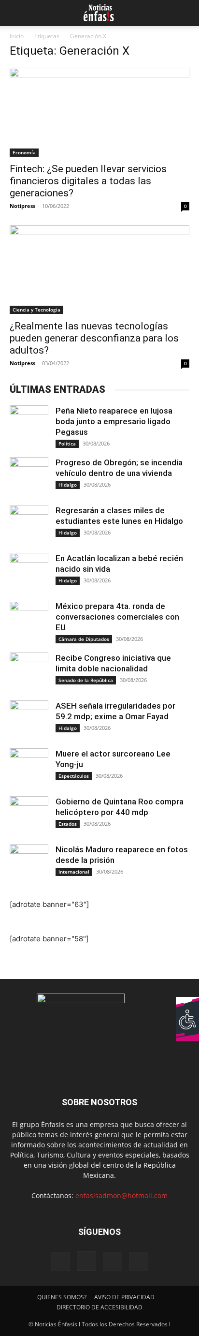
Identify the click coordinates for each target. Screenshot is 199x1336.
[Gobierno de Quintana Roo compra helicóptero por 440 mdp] (29, 815)
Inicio (17, 36)
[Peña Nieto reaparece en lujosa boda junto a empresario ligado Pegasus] (29, 424)
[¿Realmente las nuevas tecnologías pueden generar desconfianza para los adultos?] (99, 269)
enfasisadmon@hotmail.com (121, 1195)
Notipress (22, 205)
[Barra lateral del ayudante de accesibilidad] (187, 1008)
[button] (15, 13)
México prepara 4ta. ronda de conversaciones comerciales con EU (117, 616)
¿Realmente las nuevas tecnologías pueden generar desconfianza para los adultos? (94, 338)
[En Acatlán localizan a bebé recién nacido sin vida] (29, 572)
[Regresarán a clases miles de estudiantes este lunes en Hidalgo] (29, 524)
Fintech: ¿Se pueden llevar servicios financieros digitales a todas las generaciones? (88, 181)
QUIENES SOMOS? (61, 1297)
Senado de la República (85, 680)
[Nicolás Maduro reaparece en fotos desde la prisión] (29, 863)
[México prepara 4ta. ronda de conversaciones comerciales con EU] (29, 620)
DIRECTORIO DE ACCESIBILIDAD (99, 1307)
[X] (112, 1261)
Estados (67, 823)
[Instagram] (86, 1261)
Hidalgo (67, 484)
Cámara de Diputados (83, 639)
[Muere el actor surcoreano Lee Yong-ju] (29, 767)
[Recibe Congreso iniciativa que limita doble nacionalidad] (29, 672)
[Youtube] (138, 1261)
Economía (24, 152)
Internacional (73, 871)
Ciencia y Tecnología (36, 309)
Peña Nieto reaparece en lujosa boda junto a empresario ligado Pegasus (114, 421)
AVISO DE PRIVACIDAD (124, 1297)
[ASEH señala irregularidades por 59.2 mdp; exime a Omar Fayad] (29, 719)
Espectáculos (73, 775)
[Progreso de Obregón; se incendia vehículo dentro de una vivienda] (29, 476)
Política (67, 443)
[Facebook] (60, 1261)
